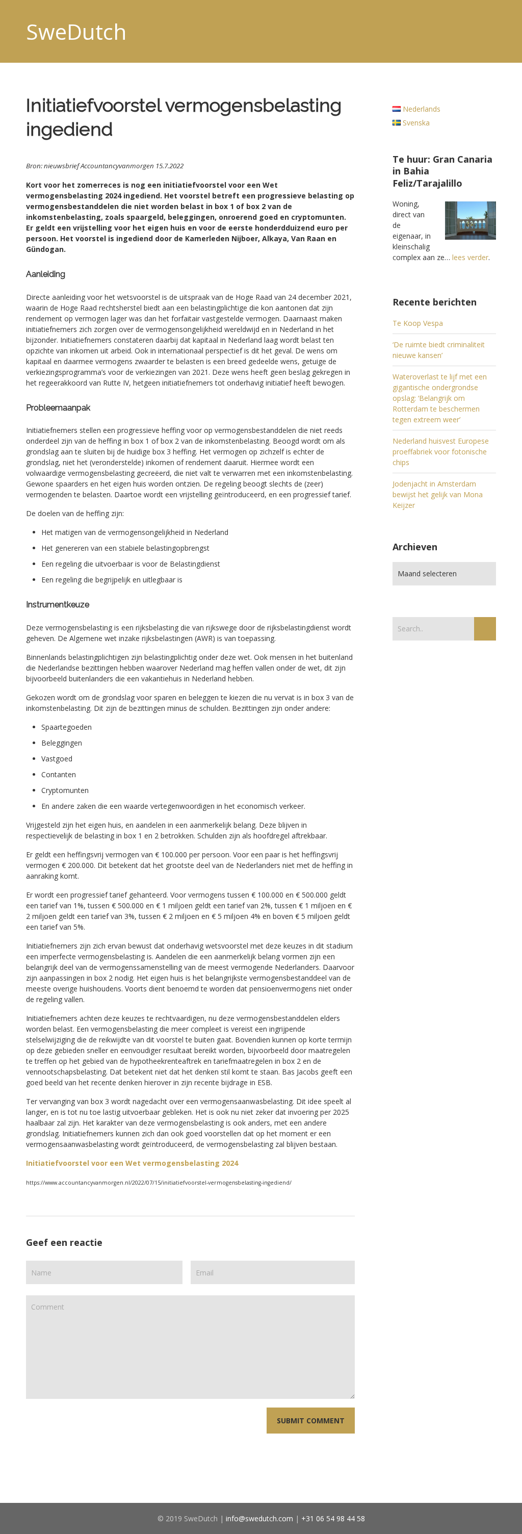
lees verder (470, 257)
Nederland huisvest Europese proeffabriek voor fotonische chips (441, 451)
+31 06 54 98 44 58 (333, 1518)
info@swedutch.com (259, 1518)
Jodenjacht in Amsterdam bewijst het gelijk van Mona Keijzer (438, 494)
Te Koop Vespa (418, 323)
